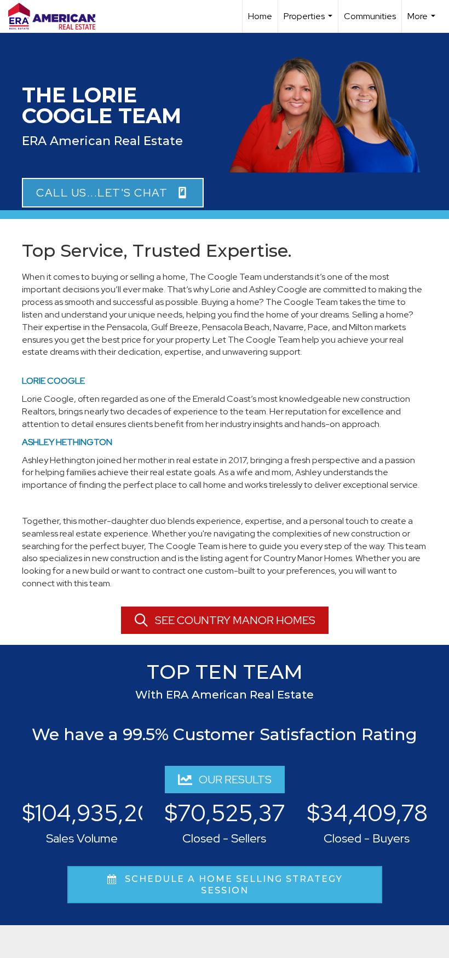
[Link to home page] (57, 16)
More (422, 21)
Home (260, 16)
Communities (370, 16)
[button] (113, 192)
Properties (309, 21)
